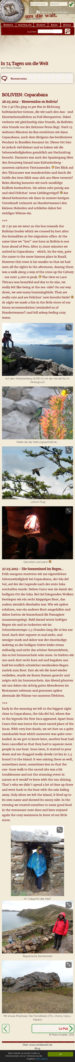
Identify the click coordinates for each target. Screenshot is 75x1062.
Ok (60, 1054)
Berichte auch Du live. (55, 12)
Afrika (67, 24)
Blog (37, 1048)
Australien (24, 24)
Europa (41, 24)
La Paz (63, 1028)
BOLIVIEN (5, 1028)
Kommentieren (19, 78)
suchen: (32, 31)
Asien (54, 24)
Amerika (8, 24)
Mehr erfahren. (42, 1059)
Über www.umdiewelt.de (37, 1044)
